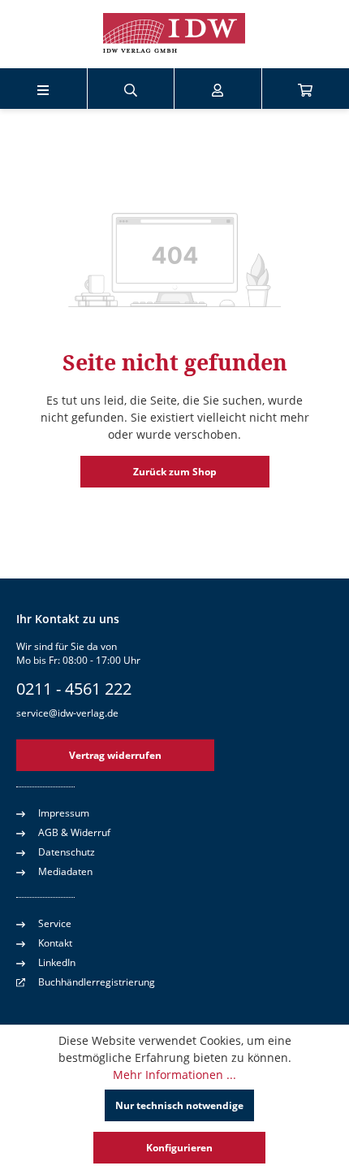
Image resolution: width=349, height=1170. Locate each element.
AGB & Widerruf (74, 832)
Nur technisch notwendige (179, 1105)
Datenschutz (66, 852)
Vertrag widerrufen (115, 755)
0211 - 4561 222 (73, 689)
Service (54, 923)
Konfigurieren (179, 1148)
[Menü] (43, 88)
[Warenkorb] (305, 88)
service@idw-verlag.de (67, 713)
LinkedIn (56, 962)
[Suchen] (130, 88)
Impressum (63, 813)
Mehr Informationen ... (174, 1074)
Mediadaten (65, 871)
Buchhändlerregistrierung (96, 982)
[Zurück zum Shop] (174, 34)
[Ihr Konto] (217, 88)
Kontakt (55, 943)
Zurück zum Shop (175, 472)
